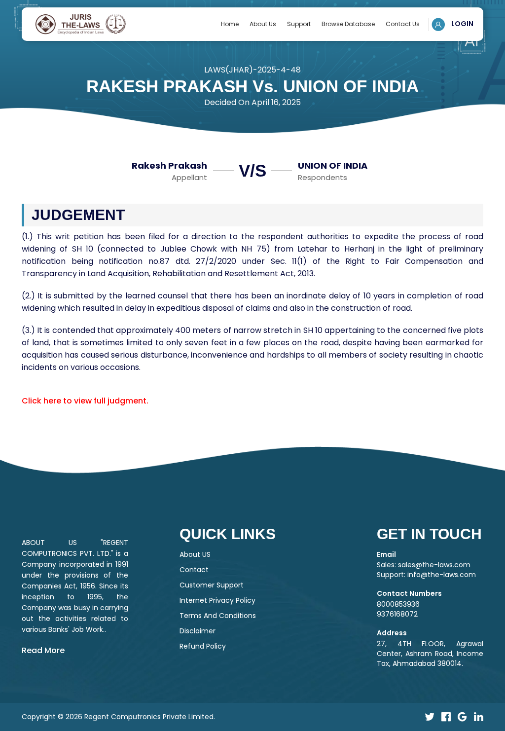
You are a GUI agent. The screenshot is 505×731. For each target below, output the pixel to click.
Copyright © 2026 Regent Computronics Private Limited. (118, 717)
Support (299, 24)
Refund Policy (203, 646)
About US (195, 554)
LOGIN (461, 24)
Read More (43, 650)
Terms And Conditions (218, 616)
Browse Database (348, 24)
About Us (263, 24)
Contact (194, 570)
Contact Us (403, 24)
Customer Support (212, 585)
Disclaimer (198, 631)
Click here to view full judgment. (85, 400)
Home (230, 24)
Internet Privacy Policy (217, 600)
